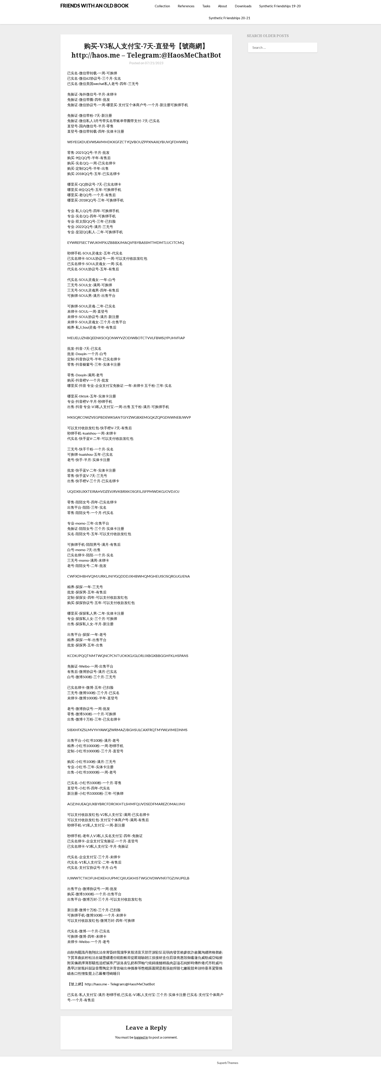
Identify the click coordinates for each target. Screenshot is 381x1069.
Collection (162, 6)
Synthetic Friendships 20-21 (229, 18)
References (186, 6)
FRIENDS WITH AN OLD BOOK (94, 6)
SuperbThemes (227, 1063)
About (222, 6)
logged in (141, 1037)
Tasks (206, 6)
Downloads (243, 6)
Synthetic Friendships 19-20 (280, 6)
